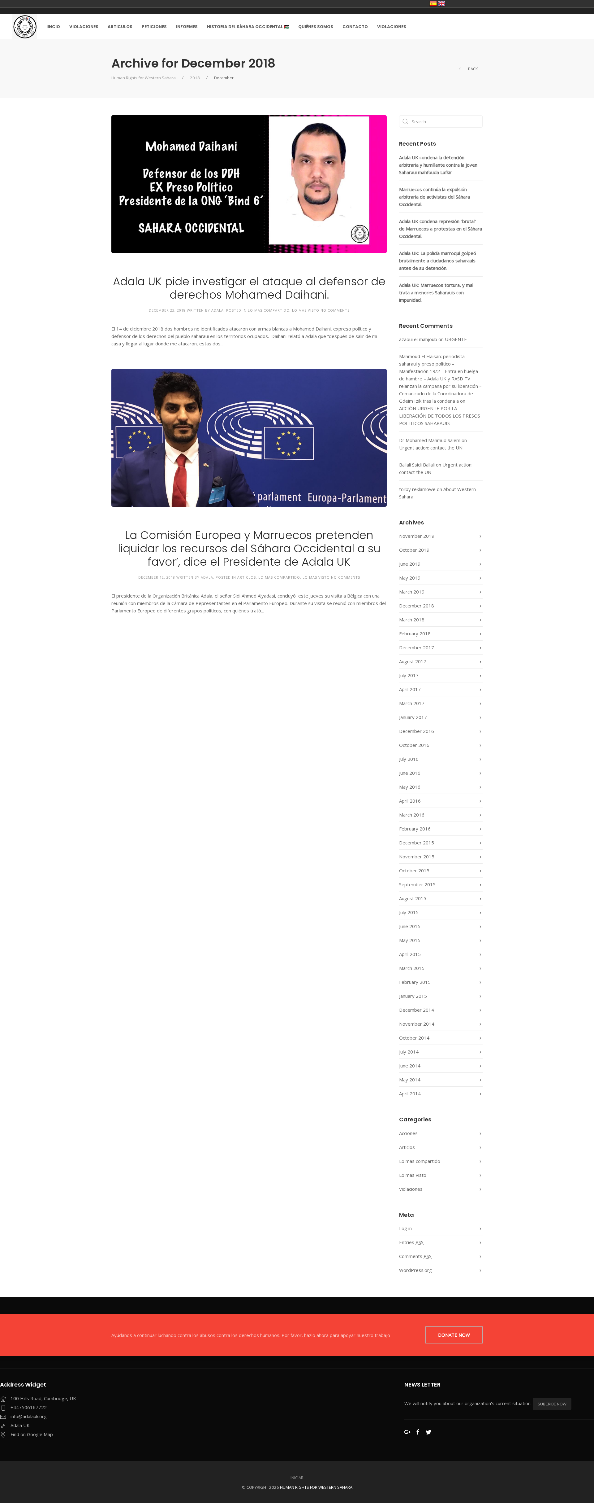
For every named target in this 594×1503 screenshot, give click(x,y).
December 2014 (416, 1010)
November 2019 (416, 536)
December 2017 (416, 647)
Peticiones (154, 27)
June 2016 (409, 773)
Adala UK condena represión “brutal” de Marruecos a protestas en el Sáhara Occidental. (440, 228)
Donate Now (454, 1335)
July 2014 (409, 1052)
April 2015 (410, 954)
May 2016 (409, 787)
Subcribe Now (552, 1404)
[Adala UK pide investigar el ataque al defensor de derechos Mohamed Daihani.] (249, 184)
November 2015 (416, 856)
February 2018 (415, 633)
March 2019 (411, 592)
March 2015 (411, 968)
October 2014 (414, 1038)
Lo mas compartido (269, 310)
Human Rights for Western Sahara (143, 78)
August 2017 (412, 661)
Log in (405, 1228)
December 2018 (416, 606)
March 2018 (411, 619)
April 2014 (410, 1093)
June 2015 (409, 926)
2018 (195, 78)
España (433, 3)
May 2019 (409, 578)
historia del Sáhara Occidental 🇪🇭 (248, 27)
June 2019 (409, 564)
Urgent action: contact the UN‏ (431, 448)
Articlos (246, 577)
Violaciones (83, 27)
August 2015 (412, 898)
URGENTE (456, 339)
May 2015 (409, 940)
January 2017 (413, 717)
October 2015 (414, 870)
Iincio (53, 27)
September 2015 (417, 884)
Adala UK (20, 1425)
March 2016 (411, 815)
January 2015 (413, 996)
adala (217, 310)
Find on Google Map (32, 1434)
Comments (415, 1256)
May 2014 (409, 1079)
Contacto (355, 27)
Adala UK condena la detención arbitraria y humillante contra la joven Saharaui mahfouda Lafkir (438, 164)
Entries (411, 1242)
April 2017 (410, 689)
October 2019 (414, 550)
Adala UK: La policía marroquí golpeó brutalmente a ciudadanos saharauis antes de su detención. (437, 260)
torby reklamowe (417, 489)
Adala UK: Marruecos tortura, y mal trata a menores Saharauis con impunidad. (436, 292)
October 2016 (414, 745)
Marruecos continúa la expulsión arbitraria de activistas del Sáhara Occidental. (434, 196)
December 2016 (416, 731)
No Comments (335, 310)
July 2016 (409, 759)
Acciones (408, 1133)
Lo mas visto (305, 310)
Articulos (120, 27)
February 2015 (415, 982)
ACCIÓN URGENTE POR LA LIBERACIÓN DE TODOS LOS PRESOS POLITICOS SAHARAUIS (439, 415)
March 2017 (411, 703)
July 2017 (409, 675)
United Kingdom (442, 3)
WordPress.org (415, 1270)
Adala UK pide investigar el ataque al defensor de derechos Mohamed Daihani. (249, 288)
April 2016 (410, 801)
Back (472, 69)
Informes (187, 27)
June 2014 (409, 1066)
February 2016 (415, 829)
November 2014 (416, 1024)
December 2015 (416, 842)
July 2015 (409, 912)
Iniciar (297, 1477)
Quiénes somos (315, 27)
